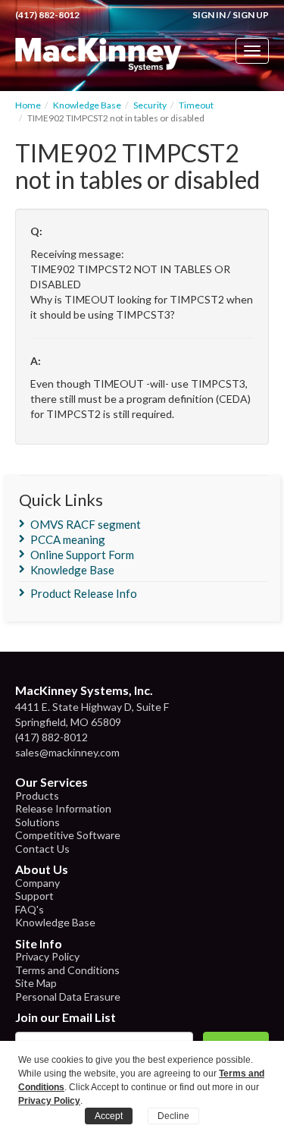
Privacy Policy (47, 956)
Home (28, 105)
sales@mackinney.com (67, 752)
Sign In (209, 14)
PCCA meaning (67, 539)
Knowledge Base (87, 105)
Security (150, 105)
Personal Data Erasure (67, 996)
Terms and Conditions (67, 970)
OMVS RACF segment (85, 524)
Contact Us (42, 848)
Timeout (196, 105)
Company (37, 882)
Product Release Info (83, 593)
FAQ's (29, 909)
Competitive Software (67, 834)
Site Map (36, 982)
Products (37, 795)
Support (34, 895)
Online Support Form (82, 554)
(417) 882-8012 (47, 14)
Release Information (63, 808)
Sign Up (251, 14)
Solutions (37, 822)
